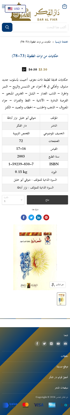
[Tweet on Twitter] (31, 217)
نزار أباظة (12, 118)
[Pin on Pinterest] (46, 217)
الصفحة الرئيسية (61, 42)
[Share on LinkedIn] (39, 217)
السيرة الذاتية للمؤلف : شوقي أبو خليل (35, 180)
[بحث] (7, 27)
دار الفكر (21, 126)
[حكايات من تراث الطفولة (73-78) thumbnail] (61, 299)
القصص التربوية (21, 133)
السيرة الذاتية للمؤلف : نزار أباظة (35, 188)
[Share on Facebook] (24, 217)
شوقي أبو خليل (27, 118)
